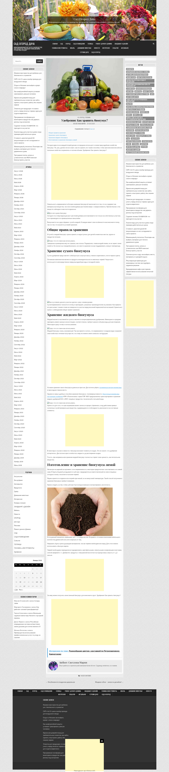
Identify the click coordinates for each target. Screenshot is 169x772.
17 (41, 578)
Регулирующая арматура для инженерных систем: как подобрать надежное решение (138, 263)
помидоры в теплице (144, 136)
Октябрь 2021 (19, 378)
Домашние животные (84, 48)
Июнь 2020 (18, 435)
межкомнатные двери (134, 122)
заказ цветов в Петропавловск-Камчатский (137, 100)
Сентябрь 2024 (19, 258)
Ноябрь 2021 (18, 375)
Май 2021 (17, 397)
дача (152, 94)
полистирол (131, 136)
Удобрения (17, 552)
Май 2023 (17, 318)
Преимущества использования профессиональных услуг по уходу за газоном (27, 635)
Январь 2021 (18, 412)
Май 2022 (17, 356)
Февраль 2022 (19, 363)
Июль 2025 (18, 220)
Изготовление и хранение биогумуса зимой (63, 140)
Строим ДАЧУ (84, 52)
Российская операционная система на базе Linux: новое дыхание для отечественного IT (27, 624)
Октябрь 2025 (19, 209)
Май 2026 (17, 182)
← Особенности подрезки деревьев (60, 682)
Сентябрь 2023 (19, 303)
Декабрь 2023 (19, 292)
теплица (135, 144)
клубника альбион (133, 112)
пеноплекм (130, 130)
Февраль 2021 (19, 409)
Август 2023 (18, 307)
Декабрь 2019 (19, 458)
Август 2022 (18, 348)
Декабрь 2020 (19, 416)
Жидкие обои (131, 77)
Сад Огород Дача (84, 19)
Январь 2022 (18, 367)
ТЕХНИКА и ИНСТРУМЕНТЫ (59, 48)
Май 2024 (17, 273)
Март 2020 (18, 446)
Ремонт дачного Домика (104, 44)
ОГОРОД (68, 44)
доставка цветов (132, 97)
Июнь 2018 (18, 465)
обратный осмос (148, 122)
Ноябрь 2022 (18, 341)
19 (20, 582)
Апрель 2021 (18, 401)
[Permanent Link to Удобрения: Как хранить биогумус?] (84, 87)
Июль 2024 (18, 265)
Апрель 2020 (19, 443)
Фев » (21, 590)
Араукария (130, 69)
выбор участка (148, 91)
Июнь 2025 (18, 224)
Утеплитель (130, 89)
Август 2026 (18, 171)
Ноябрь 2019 (18, 461)
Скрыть (92, 129)
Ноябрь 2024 (18, 250)
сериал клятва (147, 141)
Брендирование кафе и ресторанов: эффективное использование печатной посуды (139, 271)
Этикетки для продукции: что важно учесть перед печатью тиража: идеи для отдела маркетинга (28, 111)
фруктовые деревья (133, 147)
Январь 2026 (18, 197)
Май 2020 (17, 439)
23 (37, 582)
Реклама (17, 525)
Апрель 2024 (18, 277)
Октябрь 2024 (19, 254)
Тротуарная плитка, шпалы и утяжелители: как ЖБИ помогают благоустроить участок (25, 157)
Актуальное (125, 48)
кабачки (129, 104)
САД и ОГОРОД (95, 52)
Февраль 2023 (19, 329)
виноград (138, 91)
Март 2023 (18, 326)
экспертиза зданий (133, 149)
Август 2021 (18, 386)
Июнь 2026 (18, 179)
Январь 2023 (18, 333)
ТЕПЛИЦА (90, 44)
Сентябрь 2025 (19, 212)
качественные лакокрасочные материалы (140, 107)
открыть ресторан (147, 125)
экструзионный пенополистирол (138, 152)
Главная (55, 44)
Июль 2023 (18, 311)
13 (24, 578)
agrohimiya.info (89, 771)
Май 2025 (17, 228)
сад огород (135, 138)
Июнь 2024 (18, 269)
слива (129, 144)
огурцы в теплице (133, 125)
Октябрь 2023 (19, 299)
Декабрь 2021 (19, 371)
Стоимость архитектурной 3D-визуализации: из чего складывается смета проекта (26, 140)
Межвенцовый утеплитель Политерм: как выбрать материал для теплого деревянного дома (28, 149)
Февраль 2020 (19, 450)
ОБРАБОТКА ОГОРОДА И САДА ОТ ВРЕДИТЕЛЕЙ (136, 81)
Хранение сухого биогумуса (58, 135)
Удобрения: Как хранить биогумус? (85, 120)
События (115, 48)
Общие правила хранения (57, 133)
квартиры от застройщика (135, 109)
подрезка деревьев (142, 130)
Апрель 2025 (18, 231)
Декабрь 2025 (19, 201)
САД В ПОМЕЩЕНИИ (79, 44)
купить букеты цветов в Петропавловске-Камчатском (136, 118)
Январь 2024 (18, 288)
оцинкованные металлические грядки (139, 127)
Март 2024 (18, 280)
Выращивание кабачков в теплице (138, 72)
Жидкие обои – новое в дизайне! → (109, 682)
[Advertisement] (84, 755)
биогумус (88, 676)
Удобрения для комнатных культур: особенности (138, 85)
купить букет (137, 115)
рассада (17, 522)
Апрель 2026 (18, 186)
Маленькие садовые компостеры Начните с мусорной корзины (28, 615)
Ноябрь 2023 (18, 296)
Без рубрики (18, 480)
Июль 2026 (18, 175)
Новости (97, 48)
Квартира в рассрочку (144, 77)
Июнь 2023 (18, 314)
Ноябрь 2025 (18, 205)
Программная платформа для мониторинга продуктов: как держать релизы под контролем (26, 119)
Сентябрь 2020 (19, 427)
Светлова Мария (80, 123)
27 (24, 586)
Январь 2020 (18, 454)
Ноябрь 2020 (18, 420)
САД (61, 44)
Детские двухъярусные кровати (137, 74)
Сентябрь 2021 (19, 382)
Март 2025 (18, 235)
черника (144, 147)
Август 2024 (18, 261)
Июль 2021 (18, 390)
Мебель (72, 48)
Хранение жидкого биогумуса (58, 137)
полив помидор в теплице (135, 133)
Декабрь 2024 (19, 246)
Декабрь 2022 (19, 337)
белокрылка (18, 484)
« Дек (16, 590)
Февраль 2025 (19, 239)
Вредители (18, 488)
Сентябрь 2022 (19, 345)
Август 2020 (18, 431)
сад (128, 138)
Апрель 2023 (18, 322)
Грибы (16, 491)
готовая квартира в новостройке (137, 94)
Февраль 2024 (19, 284)
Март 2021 (18, 405)
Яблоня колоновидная (143, 89)
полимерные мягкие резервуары (110, 387)
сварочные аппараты (133, 141)
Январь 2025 (18, 243)
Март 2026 (18, 190)
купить (129, 115)
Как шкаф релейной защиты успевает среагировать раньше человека (53, 726)
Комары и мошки (20, 503)
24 (41, 582)
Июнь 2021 (18, 394)
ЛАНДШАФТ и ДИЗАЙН (121, 44)
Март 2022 (18, 360)
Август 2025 (18, 216)
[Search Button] (153, 43)
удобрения (143, 144)
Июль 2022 (18, 352)
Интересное (106, 48)
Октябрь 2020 (19, 424)
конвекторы (144, 112)
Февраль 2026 (19, 194)
